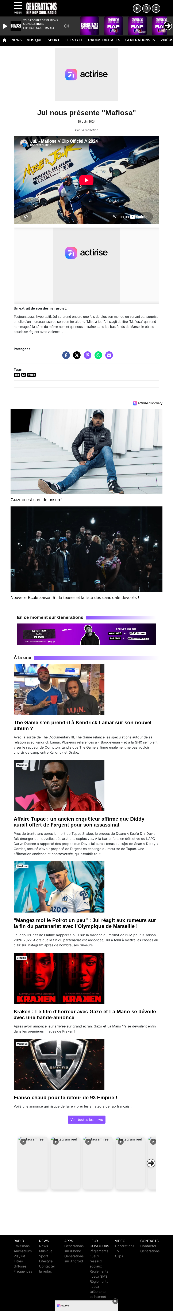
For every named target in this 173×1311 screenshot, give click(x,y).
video (31, 374)
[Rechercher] (146, 8)
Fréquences (23, 1271)
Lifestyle (74, 40)
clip (17, 374)
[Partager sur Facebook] (65, 357)
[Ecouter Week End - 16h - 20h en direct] (86, 634)
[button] (33, 1163)
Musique (35, 40)
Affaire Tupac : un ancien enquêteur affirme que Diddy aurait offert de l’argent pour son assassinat (79, 822)
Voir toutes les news (86, 1119)
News (16, 40)
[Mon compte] (156, 8)
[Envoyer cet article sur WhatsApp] (97, 357)
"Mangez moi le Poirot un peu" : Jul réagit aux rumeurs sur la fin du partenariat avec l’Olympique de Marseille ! (85, 923)
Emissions (22, 1246)
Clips (119, 1256)
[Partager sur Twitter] (76, 357)
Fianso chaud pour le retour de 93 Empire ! (65, 1097)
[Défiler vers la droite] (151, 1163)
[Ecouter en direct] (137, 8)
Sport (53, 40)
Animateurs (23, 1251)
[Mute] (66, 26)
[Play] (5, 26)
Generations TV (140, 40)
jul (23, 374)
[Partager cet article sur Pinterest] (86, 357)
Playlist (19, 1256)
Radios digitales (104, 40)
